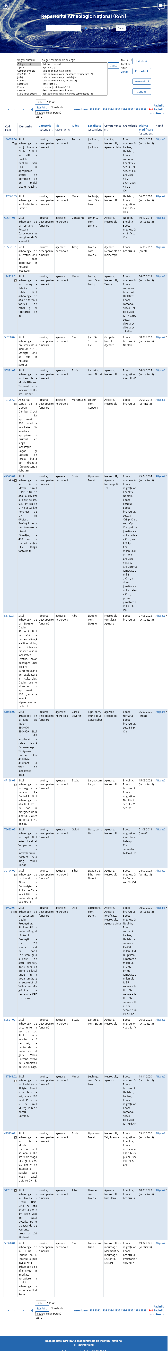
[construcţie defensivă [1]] (74, 87)
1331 (91, 109)
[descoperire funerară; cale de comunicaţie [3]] (74, 93)
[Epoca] (29, 87)
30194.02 (9, 870)
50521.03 (9, 370)
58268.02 (9, 337)
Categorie (45, 125)
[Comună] (29, 80)
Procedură (141, 71)
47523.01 (9, 476)
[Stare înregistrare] (29, 93)
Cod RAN (92, 28)
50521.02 (9, 1019)
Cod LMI (108, 28)
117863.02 (10, 1076)
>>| (31, 109)
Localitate (94, 125)
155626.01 (10, 247)
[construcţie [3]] (74, 84)
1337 (130, 109)
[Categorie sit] (29, 64)
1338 (137, 109)
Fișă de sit (142, 61)
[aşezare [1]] (74, 67)
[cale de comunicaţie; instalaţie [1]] (74, 77)
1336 (124, 109)
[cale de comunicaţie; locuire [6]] (74, 80)
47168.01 (9, 780)
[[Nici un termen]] (74, 64)
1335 (117, 109)
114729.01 (10, 276)
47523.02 (9, 1133)
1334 (111, 109)
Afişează (161, 139)
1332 (98, 109)
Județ (75, 125)
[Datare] (29, 90)
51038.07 (9, 712)
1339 (143, 109)
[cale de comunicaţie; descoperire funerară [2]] (74, 74)
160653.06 (10, 139)
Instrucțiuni (142, 81)
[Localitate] (29, 84)
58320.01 (9, 1243)
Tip (57, 125)
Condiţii (141, 91)
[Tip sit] (29, 67)
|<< (7, 109)
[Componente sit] (29, 70)
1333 (104, 109)
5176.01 (9, 1190)
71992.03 (9, 908)
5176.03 (9, 615)
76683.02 (9, 829)
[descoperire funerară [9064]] (74, 90)
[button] (161, 6)
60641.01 (9, 218)
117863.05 (10, 196)
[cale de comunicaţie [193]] (74, 70)
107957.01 (10, 400)
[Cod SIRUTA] (29, 74)
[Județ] (29, 77)
